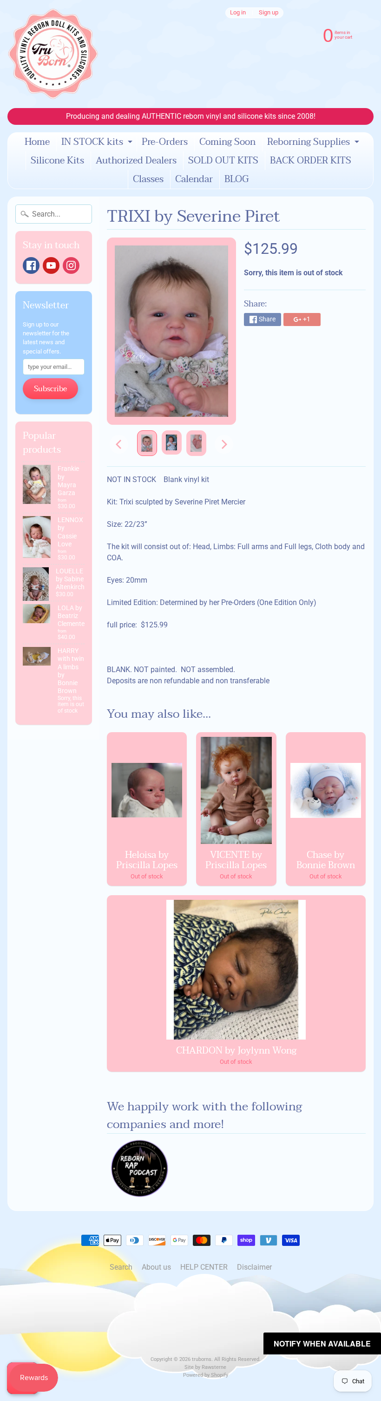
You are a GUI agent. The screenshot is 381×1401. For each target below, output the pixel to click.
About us (156, 1267)
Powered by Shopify (205, 1375)
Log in (238, 13)
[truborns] (53, 54)
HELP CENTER (204, 1267)
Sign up (268, 13)
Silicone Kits (57, 161)
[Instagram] (71, 265)
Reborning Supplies (314, 142)
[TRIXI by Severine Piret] (147, 443)
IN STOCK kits (98, 142)
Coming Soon (227, 142)
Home (37, 142)
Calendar (194, 179)
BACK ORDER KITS (310, 161)
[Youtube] (51, 265)
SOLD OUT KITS (223, 161)
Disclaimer (254, 1267)
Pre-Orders (165, 142)
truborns (201, 1359)
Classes (148, 179)
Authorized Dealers (136, 161)
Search (121, 1267)
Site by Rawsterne (205, 1367)
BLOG (236, 179)
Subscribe (50, 388)
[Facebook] (31, 265)
